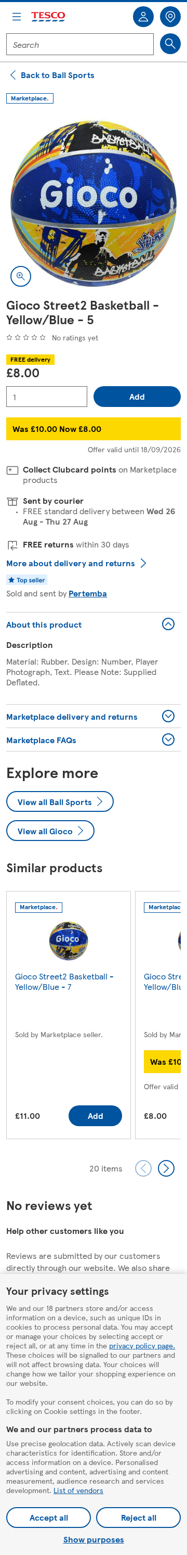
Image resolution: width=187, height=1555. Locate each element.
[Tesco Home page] (48, 17)
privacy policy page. (142, 1345)
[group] (68, 1017)
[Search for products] (170, 43)
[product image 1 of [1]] (93, 203)
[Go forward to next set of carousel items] (166, 1168)
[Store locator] (170, 16)
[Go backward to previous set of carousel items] (143, 1168)
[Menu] (16, 16)
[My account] (143, 16)
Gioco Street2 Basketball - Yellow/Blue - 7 (64, 981)
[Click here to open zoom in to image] (20, 276)
